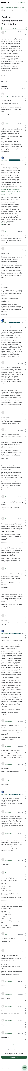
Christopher (8, 746)
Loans (22, 7)
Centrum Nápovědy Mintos (7, 7)
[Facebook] (2, 81)
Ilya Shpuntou (4, 96)
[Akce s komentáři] (25, 101)
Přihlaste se (4, 1049)
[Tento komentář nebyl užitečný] (25, 98)
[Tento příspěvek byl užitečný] (25, 32)
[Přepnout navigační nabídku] (18, 2)
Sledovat (14, 28)
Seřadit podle (23, 88)
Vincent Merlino (9, 951)
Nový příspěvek (14, 1057)
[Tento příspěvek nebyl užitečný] (25, 37)
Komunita (17, 7)
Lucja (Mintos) (5, 160)
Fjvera (6, 31)
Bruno (6, 231)
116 (26, 81)
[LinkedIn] (6, 81)
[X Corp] (4, 81)
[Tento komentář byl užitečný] (25, 93)
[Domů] (5, 2)
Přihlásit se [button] (22, 2)
